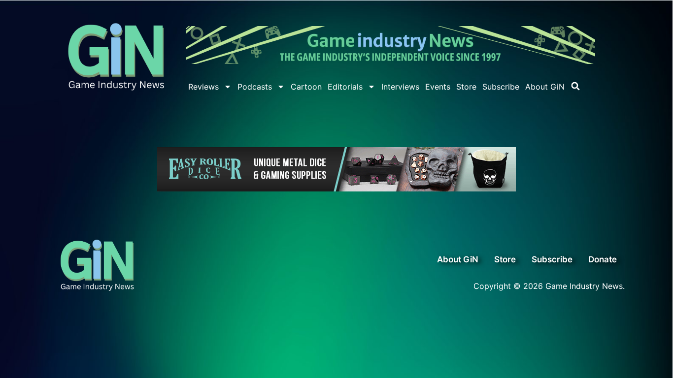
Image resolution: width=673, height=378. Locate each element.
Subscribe (500, 87)
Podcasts (254, 87)
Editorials (345, 87)
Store (466, 87)
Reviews (203, 87)
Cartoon (306, 87)
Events (437, 87)
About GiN (545, 87)
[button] (575, 86)
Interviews (400, 87)
